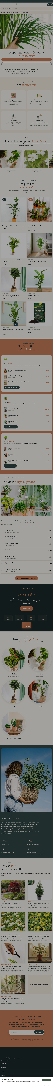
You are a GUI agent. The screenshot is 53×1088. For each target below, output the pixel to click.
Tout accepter (47, 1079)
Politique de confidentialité (33, 1083)
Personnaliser (47, 1085)
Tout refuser (46, 1082)
